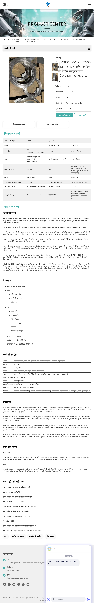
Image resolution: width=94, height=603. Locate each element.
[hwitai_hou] (28, 585)
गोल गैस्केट (50, 536)
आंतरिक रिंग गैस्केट (35, 536)
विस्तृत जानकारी (19, 124)
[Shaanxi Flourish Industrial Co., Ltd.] (48, 4)
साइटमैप (15, 598)
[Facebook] (9, 585)
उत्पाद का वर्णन (52, 124)
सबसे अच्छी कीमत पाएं (64, 115)
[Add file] (48, 599)
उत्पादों (11, 40)
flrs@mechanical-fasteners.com (18, 578)
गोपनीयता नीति (7, 598)
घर (7, 40)
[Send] (88, 599)
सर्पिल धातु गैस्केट (18, 536)
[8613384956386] (23, 585)
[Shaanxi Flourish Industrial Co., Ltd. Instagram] (13, 585)
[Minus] (88, 548)
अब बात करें (82, 115)
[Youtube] (18, 585)
